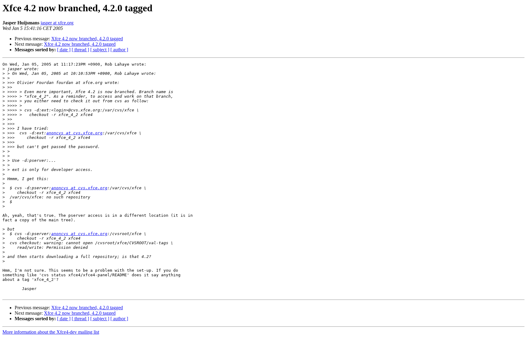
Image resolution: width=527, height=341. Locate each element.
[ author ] (119, 49)
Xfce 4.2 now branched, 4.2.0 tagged (87, 38)
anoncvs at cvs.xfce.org (74, 133)
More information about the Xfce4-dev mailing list (50, 332)
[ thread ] (80, 49)
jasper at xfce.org (57, 22)
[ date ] (63, 49)
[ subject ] (99, 49)
